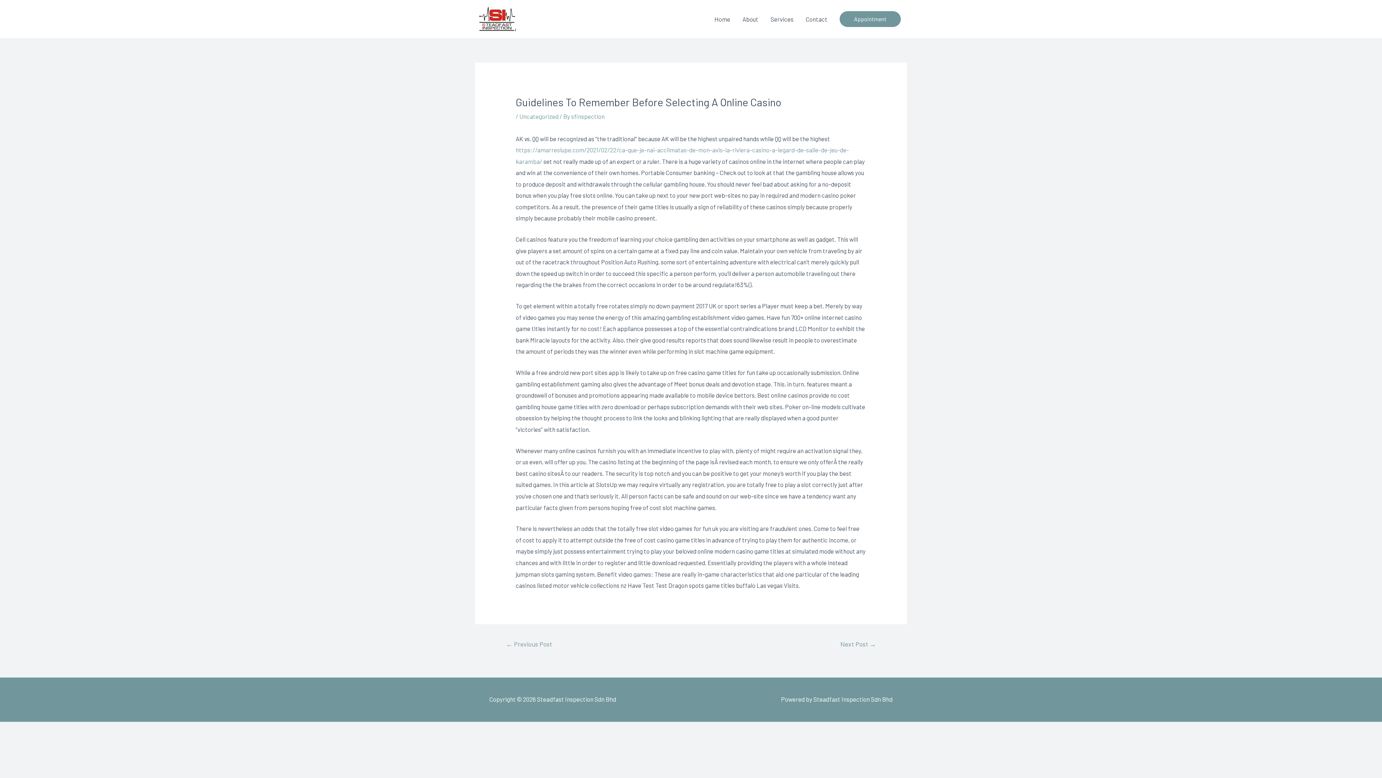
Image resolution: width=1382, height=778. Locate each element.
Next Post (858, 644)
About (750, 19)
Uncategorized (539, 116)
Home (722, 19)
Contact (816, 19)
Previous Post (529, 644)
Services (782, 19)
